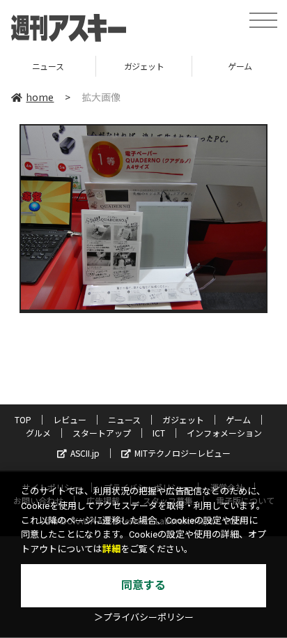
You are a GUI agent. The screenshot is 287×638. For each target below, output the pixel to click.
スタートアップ (101, 433)
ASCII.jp (85, 453)
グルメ (38, 433)
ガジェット (101, 66)
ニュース (124, 419)
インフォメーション (224, 433)
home (40, 97)
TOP (23, 419)
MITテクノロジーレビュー (182, 453)
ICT (159, 433)
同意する (143, 585)
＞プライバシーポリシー (144, 617)
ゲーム (197, 66)
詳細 (111, 549)
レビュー (69, 419)
